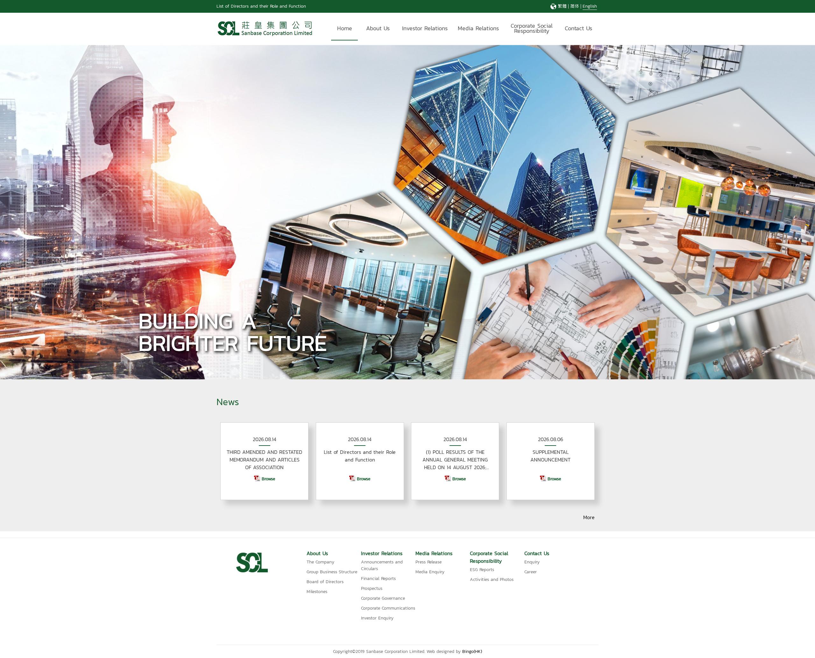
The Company (320, 562)
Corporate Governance (383, 598)
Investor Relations (425, 28)
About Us (378, 28)
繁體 (562, 6)
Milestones (317, 591)
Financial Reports (378, 578)
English (590, 6)
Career (530, 572)
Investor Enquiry (377, 618)
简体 (574, 6)
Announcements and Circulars (382, 565)
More (589, 517)
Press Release (428, 562)
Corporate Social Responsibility (532, 29)
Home (344, 28)
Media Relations (478, 28)
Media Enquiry (429, 572)
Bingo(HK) (472, 651)
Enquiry (532, 562)
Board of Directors (325, 581)
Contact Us (578, 28)
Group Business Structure (332, 572)
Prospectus (371, 588)
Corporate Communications (388, 608)
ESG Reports (482, 569)
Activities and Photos (492, 579)
